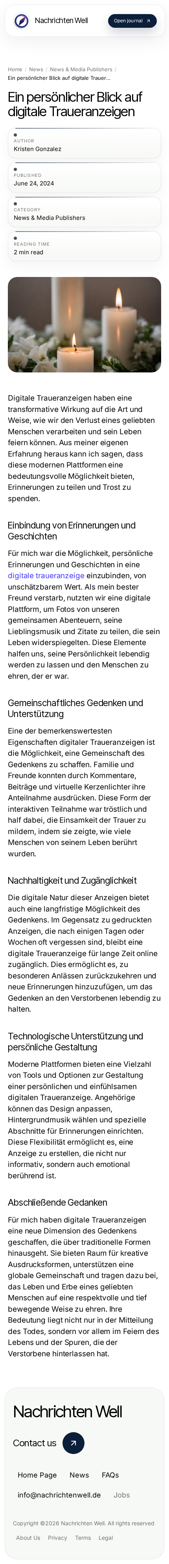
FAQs (110, 1475)
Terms (83, 1537)
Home (15, 69)
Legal (106, 1537)
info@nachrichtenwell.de (59, 1495)
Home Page (37, 1475)
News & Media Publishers (81, 69)
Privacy (57, 1537)
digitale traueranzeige (46, 575)
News (36, 69)
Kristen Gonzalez (37, 149)
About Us (28, 1537)
